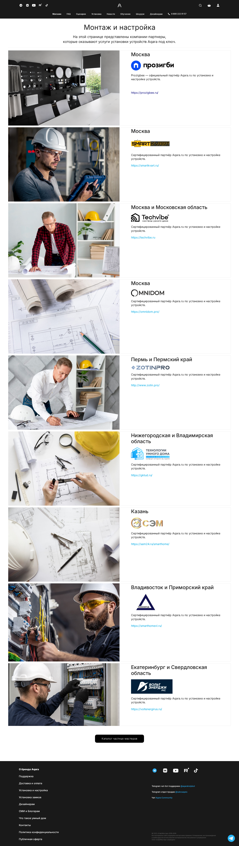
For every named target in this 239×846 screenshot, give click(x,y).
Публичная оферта (30, 839)
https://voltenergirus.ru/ (146, 709)
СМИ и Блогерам (29, 811)
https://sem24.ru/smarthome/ (150, 544)
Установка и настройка (33, 790)
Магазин (56, 14)
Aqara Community (162, 797)
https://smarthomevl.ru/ (146, 625)
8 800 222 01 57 (179, 14)
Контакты (25, 825)
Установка (96, 14)
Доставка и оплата (30, 783)
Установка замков (30, 797)
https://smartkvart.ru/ (145, 165)
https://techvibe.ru (143, 237)
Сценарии (81, 14)
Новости (111, 14)
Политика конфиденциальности (39, 832)
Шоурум (140, 14)
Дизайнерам (156, 14)
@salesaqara (169, 792)
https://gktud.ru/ (141, 475)
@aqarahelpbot (173, 786)
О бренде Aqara (29, 769)
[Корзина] (209, 5)
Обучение (125, 14)
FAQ (69, 14)
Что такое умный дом (32, 818)
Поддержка (26, 776)
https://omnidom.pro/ (145, 311)
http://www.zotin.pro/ (145, 385)
